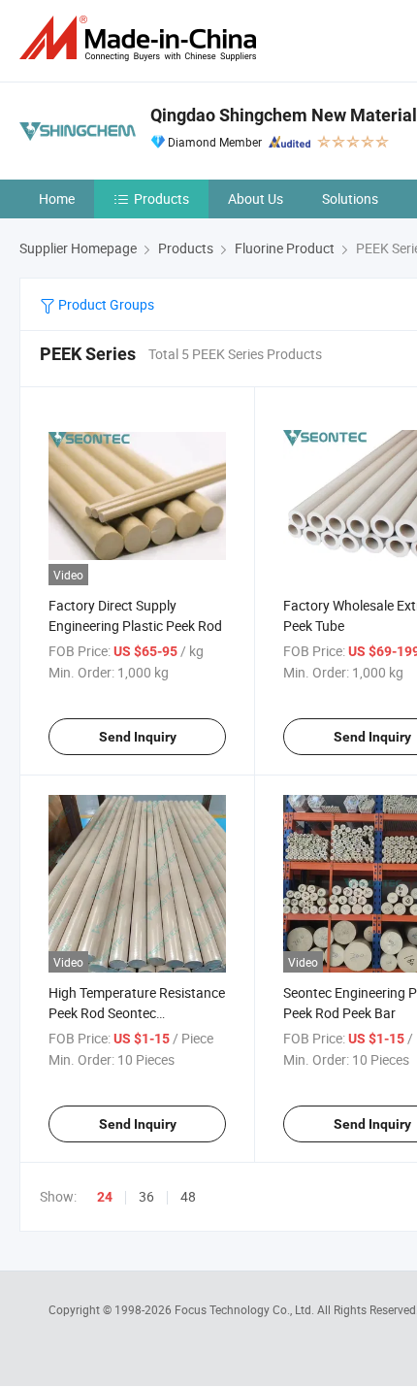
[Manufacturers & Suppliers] (141, 38)
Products (161, 198)
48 (188, 1196)
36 (146, 1196)
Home (57, 198)
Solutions (350, 198)
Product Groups (104, 304)
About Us (255, 198)
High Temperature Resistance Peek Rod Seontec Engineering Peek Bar (136, 1012)
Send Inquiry (137, 736)
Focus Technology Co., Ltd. (246, 1309)
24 (104, 1197)
